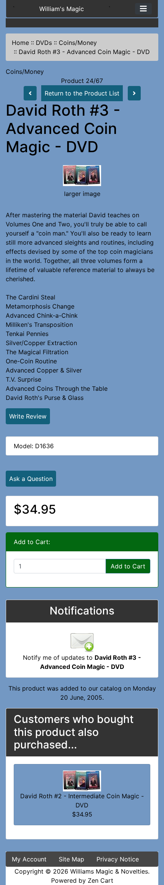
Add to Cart (128, 566)
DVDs (44, 42)
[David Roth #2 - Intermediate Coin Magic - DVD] (82, 780)
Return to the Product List (82, 93)
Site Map (71, 859)
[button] (150, 847)
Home (20, 42)
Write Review (28, 416)
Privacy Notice (117, 859)
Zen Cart (100, 880)
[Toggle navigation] (143, 8)
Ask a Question (31, 478)
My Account (29, 859)
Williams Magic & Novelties (109, 871)
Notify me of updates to (82, 662)
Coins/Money (78, 42)
